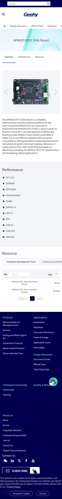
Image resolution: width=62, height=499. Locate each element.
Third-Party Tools (41, 369)
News (5, 420)
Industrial (38, 327)
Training (7, 394)
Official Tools (37, 25)
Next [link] (40, 298)
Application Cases (42, 342)
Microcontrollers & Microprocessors (11, 323)
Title (5, 274)
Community (8, 389)
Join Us (6, 440)
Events (6, 425)
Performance (24, 56)
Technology (39, 347)
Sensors (6, 330)
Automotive (39, 322)
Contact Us (8, 445)
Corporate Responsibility (14, 435)
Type (50, 274)
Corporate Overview (12, 430)
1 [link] (32, 298)
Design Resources (18, 25)
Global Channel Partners (14, 450)
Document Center (42, 359)
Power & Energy (41, 337)
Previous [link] (23, 298)
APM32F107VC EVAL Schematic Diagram (24, 290)
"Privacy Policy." (13, 486)
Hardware (52, 25)
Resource (39, 56)
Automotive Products (13, 343)
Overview (9, 56)
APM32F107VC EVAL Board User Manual (24, 282)
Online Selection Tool (13, 353)
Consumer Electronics (44, 332)
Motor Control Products (14, 348)
